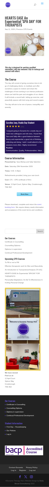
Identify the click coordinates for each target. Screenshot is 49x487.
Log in (9, 434)
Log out (32, 470)
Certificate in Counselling (14, 242)
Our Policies (11, 430)
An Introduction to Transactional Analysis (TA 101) (23, 270)
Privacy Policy (31, 467)
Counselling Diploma (12, 245)
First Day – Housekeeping (16, 427)
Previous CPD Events (24, 29)
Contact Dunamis (16, 467)
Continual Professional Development (18, 253)
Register (22, 470)
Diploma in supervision (13, 249)
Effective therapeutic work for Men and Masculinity (24, 266)
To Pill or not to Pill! (12, 262)
